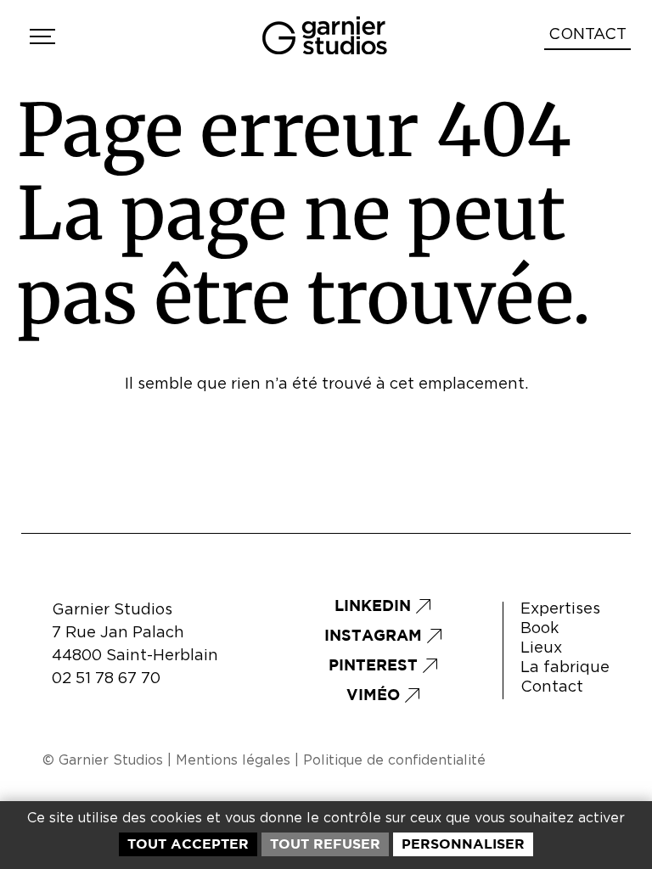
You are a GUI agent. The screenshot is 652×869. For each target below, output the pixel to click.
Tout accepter (188, 843)
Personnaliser (463, 843)
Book (539, 628)
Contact (551, 687)
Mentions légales (233, 760)
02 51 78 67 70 (106, 679)
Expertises (560, 609)
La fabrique (565, 668)
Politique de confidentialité (394, 760)
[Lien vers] (40, 36)
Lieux (541, 648)
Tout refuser (325, 843)
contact (587, 34)
